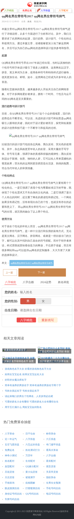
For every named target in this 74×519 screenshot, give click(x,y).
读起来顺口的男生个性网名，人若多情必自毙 (29, 396)
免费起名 (9, 450)
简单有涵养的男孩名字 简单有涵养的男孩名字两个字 (33, 385)
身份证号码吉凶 (13, 494)
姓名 (30, 21)
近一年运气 (11, 439)
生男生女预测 (53, 483)
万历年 (29, 455)
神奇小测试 (11, 455)
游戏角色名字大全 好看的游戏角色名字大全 (28, 369)
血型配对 (9, 466)
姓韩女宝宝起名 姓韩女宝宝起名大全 (24, 374)
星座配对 (51, 461)
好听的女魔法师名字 (16, 380)
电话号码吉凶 (53, 494)
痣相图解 (30, 483)
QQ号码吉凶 (32, 494)
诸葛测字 (30, 477)
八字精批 (26, 320)
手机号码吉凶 (53, 488)
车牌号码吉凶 (12, 499)
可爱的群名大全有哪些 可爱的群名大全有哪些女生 (32, 401)
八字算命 (9, 433)
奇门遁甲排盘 (53, 444)
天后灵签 (9, 477)
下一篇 (41, 272)
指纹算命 (51, 477)
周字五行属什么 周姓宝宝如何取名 (23, 407)
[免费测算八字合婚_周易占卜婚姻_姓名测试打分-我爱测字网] (37, 4)
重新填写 (47, 320)
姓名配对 (9, 461)
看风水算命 (52, 450)
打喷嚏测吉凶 (32, 488)
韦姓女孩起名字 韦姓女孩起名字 (22, 391)
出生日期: (11, 310)
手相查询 (9, 483)
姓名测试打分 (32, 450)
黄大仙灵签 (31, 472)
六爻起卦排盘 (32, 444)
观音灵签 (51, 466)
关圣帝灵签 (52, 472)
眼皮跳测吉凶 (12, 488)
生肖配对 (30, 461)
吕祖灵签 (9, 472)
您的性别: (11, 301)
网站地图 (37, 515)
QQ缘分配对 (32, 466)
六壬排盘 (51, 439)
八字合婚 (51, 455)
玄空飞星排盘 (12, 444)
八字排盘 (30, 439)
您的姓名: (11, 292)
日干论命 (30, 433)
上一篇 (9, 272)
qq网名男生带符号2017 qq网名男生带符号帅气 (31, 263)
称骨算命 (51, 433)
